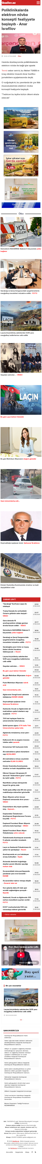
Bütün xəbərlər (10, 914)
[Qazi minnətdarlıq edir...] (21, 484)
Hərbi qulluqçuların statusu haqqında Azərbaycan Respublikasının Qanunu (16, 1064)
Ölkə (19, 56)
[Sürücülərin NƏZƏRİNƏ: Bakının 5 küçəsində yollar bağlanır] (21, 232)
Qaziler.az (15, 1141)
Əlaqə (27, 1152)
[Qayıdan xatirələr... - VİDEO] (21, 358)
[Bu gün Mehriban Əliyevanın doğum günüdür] (21, 442)
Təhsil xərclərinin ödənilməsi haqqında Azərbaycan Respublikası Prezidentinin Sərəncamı (17, 1097)
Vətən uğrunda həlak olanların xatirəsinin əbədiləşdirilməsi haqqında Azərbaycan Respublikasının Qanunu (18, 1042)
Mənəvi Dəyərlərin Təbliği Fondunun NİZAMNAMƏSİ (16, 1104)
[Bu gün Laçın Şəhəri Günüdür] (21, 400)
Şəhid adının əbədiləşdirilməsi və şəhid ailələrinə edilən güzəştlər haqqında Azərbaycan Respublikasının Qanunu (17, 1071)
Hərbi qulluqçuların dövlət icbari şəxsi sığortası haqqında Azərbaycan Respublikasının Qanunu (17, 1085)
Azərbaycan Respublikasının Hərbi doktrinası (16, 1036)
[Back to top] (36, 1158)
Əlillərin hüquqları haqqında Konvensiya (17, 1091)
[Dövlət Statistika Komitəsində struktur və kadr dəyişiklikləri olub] (21, 568)
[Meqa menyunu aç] (38, 2)
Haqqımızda (19, 1152)
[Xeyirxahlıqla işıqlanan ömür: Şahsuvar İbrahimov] (21, 526)
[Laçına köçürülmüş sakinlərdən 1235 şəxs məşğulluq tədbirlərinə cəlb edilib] (21, 316)
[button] (35, 1004)
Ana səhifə (9, 1152)
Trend (4, 71)
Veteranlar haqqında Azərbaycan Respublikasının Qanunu (15, 1078)
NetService (14, 1148)
